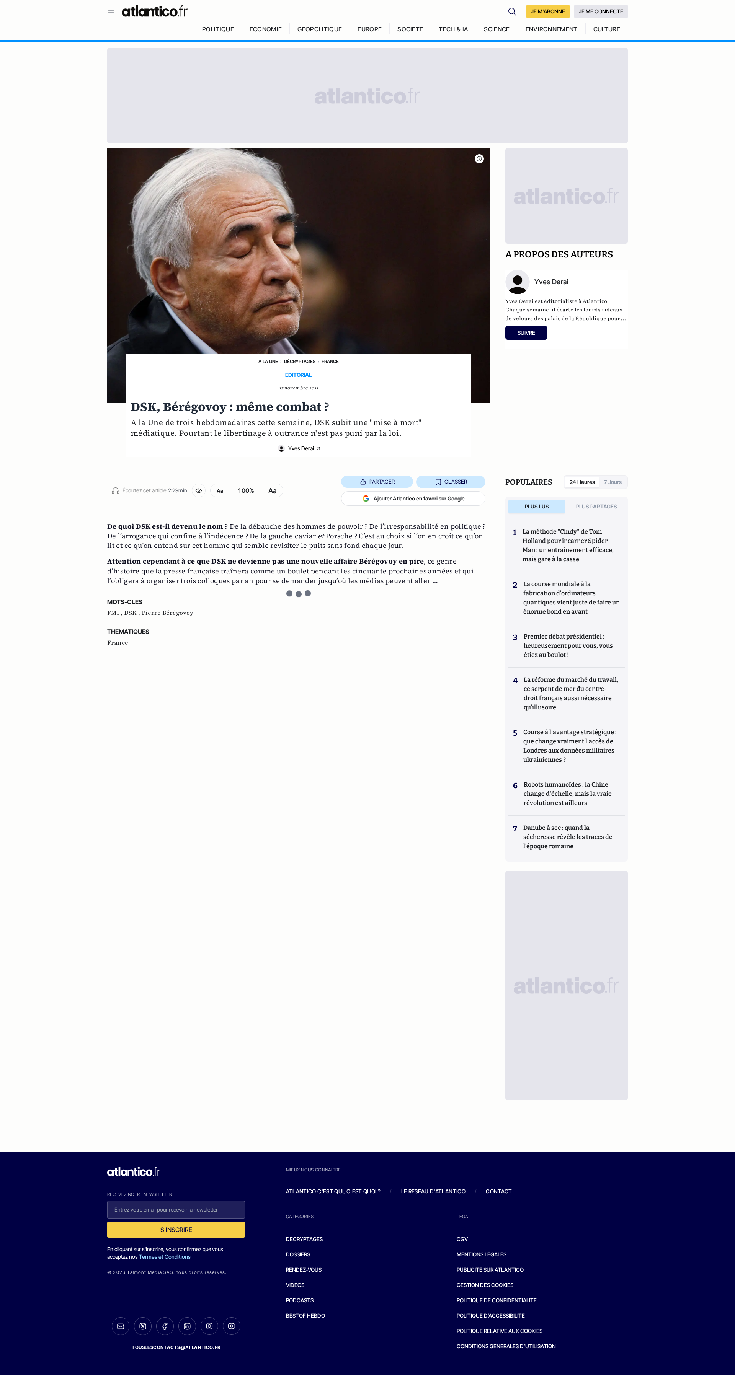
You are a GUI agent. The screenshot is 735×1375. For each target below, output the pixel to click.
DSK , (133, 613)
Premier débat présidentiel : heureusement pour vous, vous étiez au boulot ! (568, 645)
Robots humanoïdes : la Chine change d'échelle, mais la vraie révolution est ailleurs (568, 793)
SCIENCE (497, 29)
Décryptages (299, 361)
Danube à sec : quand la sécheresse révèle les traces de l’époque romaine (567, 837)
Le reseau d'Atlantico (433, 1191)
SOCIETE (410, 29)
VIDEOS (295, 1285)
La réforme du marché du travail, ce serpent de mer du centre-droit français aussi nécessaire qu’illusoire (571, 693)
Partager (382, 481)
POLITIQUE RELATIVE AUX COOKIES (499, 1331)
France (330, 361)
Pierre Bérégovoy (167, 613)
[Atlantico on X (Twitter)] (143, 1326)
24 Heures (582, 482)
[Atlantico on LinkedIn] (187, 1326)
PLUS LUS (537, 506)
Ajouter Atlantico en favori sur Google (419, 498)
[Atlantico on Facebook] (165, 1326)
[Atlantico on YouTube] (231, 1326)
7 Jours (613, 482)
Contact (499, 1191)
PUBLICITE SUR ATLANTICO (490, 1269)
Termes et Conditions (165, 1256)
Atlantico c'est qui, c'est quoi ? (333, 1191)
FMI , (115, 613)
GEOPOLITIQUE (319, 29)
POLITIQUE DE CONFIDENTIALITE (497, 1300)
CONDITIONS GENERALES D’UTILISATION (506, 1346)
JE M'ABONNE (548, 11)
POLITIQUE (218, 29)
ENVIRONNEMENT (552, 29)
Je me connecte (601, 11)
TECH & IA (453, 29)
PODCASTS (300, 1300)
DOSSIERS (298, 1254)
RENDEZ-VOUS (304, 1269)
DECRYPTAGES (304, 1239)
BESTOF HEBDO (305, 1315)
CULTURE (606, 29)
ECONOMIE (266, 29)
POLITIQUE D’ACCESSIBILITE (491, 1315)
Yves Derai (301, 448)
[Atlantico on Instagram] (209, 1326)
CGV (462, 1239)
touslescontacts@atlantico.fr (176, 1347)
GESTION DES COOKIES (485, 1285)
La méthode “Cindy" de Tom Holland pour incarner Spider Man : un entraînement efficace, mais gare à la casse (568, 545)
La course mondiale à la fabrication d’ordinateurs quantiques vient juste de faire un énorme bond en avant (571, 597)
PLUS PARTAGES (596, 506)
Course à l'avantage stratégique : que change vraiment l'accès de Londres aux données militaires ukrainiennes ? (570, 745)
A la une (268, 361)
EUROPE (370, 29)
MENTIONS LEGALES (481, 1254)
